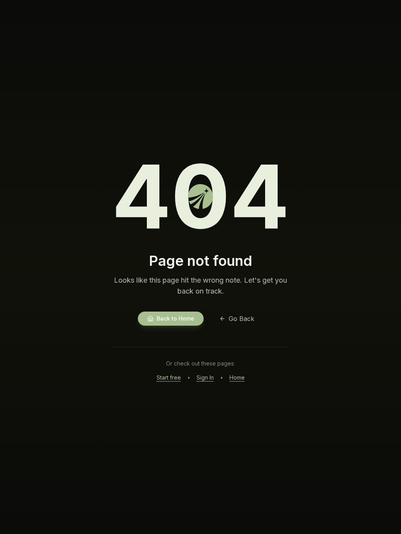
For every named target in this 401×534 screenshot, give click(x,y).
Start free (169, 377)
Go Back (241, 319)
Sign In (205, 377)
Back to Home (175, 318)
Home (237, 377)
